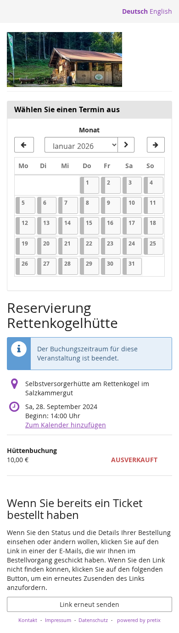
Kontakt (27, 620)
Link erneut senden (89, 604)
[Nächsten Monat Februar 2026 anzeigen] (156, 145)
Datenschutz (93, 620)
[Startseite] (64, 59)
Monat (89, 130)
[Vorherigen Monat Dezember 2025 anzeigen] (24, 145)
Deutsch (135, 11)
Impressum (58, 620)
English (161, 11)
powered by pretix (139, 620)
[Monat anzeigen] (125, 145)
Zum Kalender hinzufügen (65, 424)
